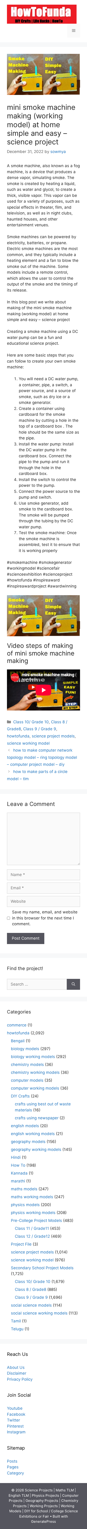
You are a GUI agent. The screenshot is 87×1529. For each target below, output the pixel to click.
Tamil (16, 1321)
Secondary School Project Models (42, 1268)
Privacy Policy (19, 1379)
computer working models (35, 1088)
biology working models (33, 1056)
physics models (25, 1204)
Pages (13, 1467)
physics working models (33, 1212)
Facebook (16, 1414)
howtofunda (18, 736)
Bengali (18, 1041)
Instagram (16, 1432)
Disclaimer (16, 1373)
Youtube (15, 1408)
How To (18, 1165)
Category (15, 1473)
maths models (24, 1189)
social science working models (39, 1313)
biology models (25, 1048)
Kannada (19, 1173)
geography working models (36, 1149)
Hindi (16, 1157)
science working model (28, 743)
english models (25, 1125)
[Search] (73, 984)
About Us (16, 1367)
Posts (12, 1461)
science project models (53, 736)
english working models (33, 1133)
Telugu (17, 1329)
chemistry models (27, 1064)
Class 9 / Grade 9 (39, 729)
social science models (31, 1305)
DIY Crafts (20, 1096)
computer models (27, 1080)
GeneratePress (43, 1521)
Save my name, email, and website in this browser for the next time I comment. (44, 918)
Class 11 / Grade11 (32, 1228)
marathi (18, 1181)
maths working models (32, 1197)
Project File (21, 1244)
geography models (28, 1141)
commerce (16, 1025)
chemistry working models (35, 1072)
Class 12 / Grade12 (32, 1236)
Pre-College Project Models (36, 1220)
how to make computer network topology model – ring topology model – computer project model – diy (42, 757)
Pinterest (15, 1426)
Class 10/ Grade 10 (31, 722)
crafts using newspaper (36, 1118)
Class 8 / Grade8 (30, 1289)
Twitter (13, 1420)
